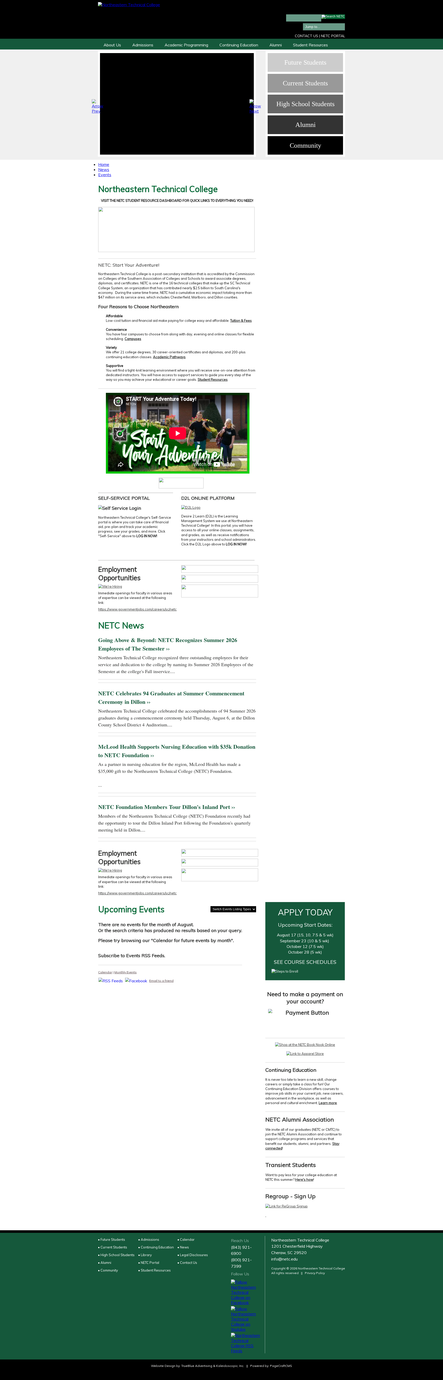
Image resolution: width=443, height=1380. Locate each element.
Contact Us (306, 36)
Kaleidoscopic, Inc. (230, 1366)
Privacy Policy (315, 1273)
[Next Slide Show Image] (255, 105)
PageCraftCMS (281, 1366)
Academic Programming (186, 44)
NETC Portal (333, 36)
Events (104, 174)
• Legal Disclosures (192, 1255)
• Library (145, 1255)
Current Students (305, 83)
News (103, 169)
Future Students (305, 62)
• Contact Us (187, 1263)
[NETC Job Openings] (110, 586)
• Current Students (112, 1247)
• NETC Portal (148, 1263)
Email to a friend (161, 981)
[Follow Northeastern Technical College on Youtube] (246, 1319)
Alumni (275, 44)
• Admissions (148, 1239)
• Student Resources (154, 1270)
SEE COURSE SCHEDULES (305, 962)
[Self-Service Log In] (119, 508)
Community (305, 145)
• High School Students (116, 1255)
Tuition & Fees (241, 320)
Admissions (142, 44)
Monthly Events (125, 972)
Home (103, 164)
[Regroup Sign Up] (286, 1206)
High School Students (305, 104)
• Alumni (104, 1263)
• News (183, 1247)
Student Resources (310, 44)
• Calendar (186, 1239)
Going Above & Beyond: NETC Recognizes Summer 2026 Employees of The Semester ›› (167, 644)
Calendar (105, 972)
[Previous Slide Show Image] (98, 105)
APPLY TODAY (305, 912)
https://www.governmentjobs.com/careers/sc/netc (137, 609)
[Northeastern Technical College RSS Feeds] (246, 1343)
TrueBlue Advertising (196, 1366)
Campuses (133, 339)
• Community (108, 1270)
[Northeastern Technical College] (129, 4)
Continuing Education (238, 44)
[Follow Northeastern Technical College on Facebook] (246, 1292)
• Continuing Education (156, 1247)
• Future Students (111, 1239)
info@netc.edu (284, 1259)
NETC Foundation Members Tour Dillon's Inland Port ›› (166, 807)
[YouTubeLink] (181, 483)
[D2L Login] (190, 507)
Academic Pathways (169, 357)
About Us (112, 44)
